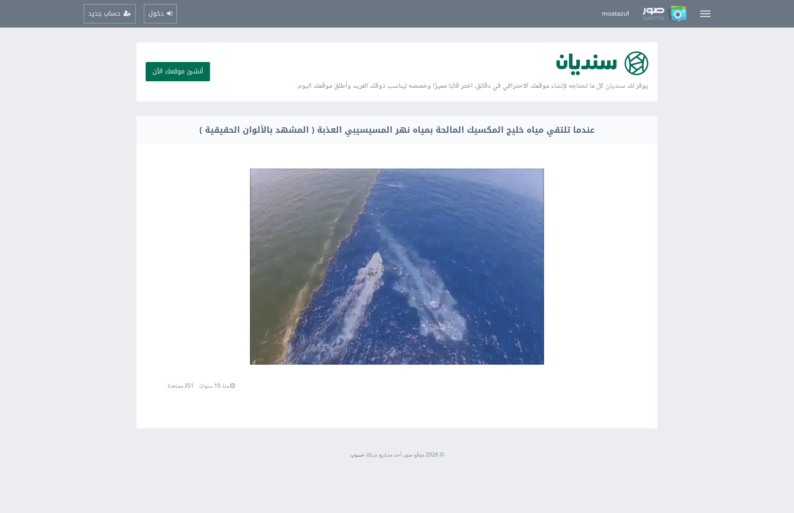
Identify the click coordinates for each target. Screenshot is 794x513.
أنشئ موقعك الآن (178, 71)
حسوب (358, 455)
